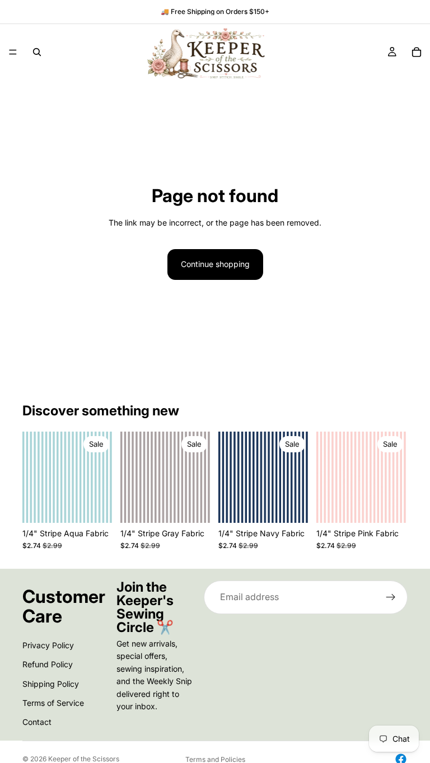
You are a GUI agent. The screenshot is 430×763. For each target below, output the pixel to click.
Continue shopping (215, 264)
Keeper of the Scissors (83, 759)
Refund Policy (47, 664)
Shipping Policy (50, 684)
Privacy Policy (48, 645)
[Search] (37, 52)
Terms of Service (53, 703)
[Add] (96, 505)
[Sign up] (391, 597)
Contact (37, 722)
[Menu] (13, 52)
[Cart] (416, 52)
